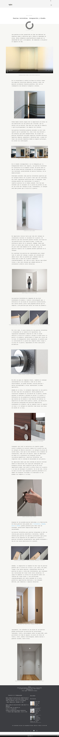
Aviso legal (24, 690)
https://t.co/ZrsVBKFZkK (20, 700)
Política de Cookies (32, 690)
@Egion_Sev (19, 695)
